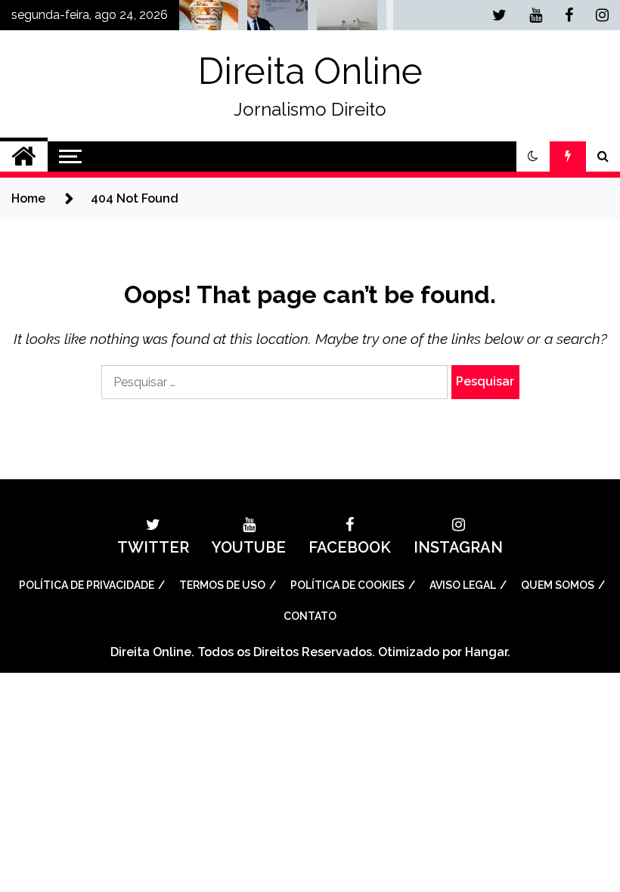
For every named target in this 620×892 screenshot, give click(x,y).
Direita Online (310, 71)
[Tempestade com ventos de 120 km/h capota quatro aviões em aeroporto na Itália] (337, 19)
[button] (533, 156)
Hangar (486, 652)
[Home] (24, 156)
